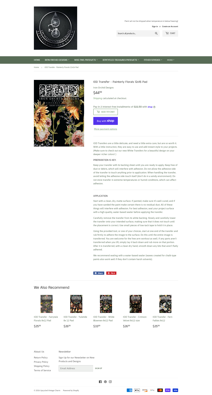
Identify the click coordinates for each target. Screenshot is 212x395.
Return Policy (41, 357)
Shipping (97, 98)
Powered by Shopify (71, 390)
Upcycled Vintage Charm (50, 390)
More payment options (105, 129)
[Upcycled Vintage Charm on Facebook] (100, 382)
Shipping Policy (41, 366)
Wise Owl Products (85, 60)
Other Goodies (152, 60)
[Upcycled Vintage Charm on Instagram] (110, 382)
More (170, 60)
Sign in (155, 26)
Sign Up (98, 368)
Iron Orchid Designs (56, 60)
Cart (172, 33)
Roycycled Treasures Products (120, 60)
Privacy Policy (41, 362)
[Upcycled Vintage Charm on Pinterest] (105, 382)
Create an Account (170, 26)
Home (37, 60)
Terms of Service (42, 370)
